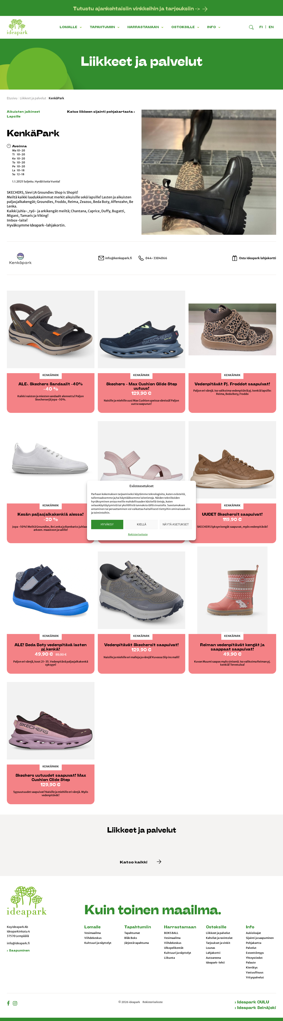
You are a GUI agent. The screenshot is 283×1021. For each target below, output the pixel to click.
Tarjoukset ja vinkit (218, 943)
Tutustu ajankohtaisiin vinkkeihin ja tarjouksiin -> (136, 9)
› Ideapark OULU (252, 1002)
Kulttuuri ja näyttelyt (97, 943)
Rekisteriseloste (138, 534)
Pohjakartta (253, 943)
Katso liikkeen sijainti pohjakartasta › (101, 112)
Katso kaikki (134, 862)
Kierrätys (252, 967)
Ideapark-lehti (215, 962)
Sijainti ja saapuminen (260, 938)
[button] (81, 27)
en (271, 27)
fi (261, 27)
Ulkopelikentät (174, 948)
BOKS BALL (171, 933)
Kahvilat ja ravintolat (219, 938)
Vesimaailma (92, 933)
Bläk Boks (130, 938)
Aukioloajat (253, 933)
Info (250, 927)
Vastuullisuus (254, 972)
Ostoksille (216, 927)
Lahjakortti (213, 952)
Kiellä (141, 524)
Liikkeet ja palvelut (33, 98)
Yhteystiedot (254, 957)
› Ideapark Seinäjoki (255, 1008)
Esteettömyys (255, 952)
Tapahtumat (132, 933)
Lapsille (14, 116)
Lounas (210, 948)
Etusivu (12, 98)
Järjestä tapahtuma (136, 943)
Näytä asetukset (176, 524)
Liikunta (169, 957)
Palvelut (251, 948)
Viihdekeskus (93, 938)
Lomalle (92, 927)
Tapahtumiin (137, 927)
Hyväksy (107, 524)
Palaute (251, 962)
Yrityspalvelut (255, 977)
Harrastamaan (180, 927)
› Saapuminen (18, 950)
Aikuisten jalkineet (23, 112)
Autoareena (213, 957)
